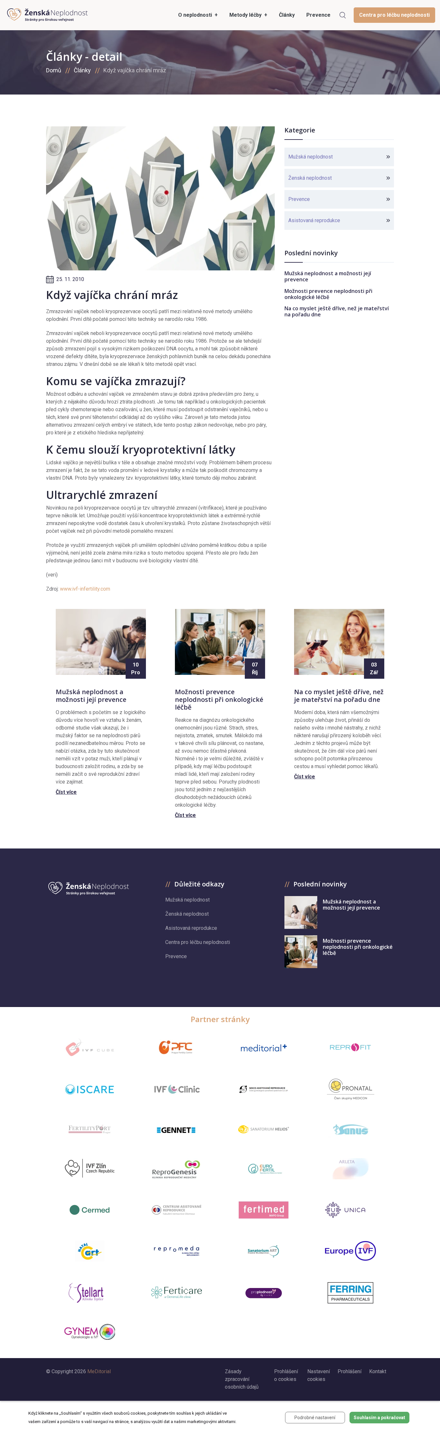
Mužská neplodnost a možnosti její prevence (327, 276)
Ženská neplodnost (310, 178)
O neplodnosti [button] (195, 15)
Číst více (66, 792)
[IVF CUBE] (89, 1047)
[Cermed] (89, 1210)
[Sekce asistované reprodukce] (263, 1089)
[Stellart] (89, 1293)
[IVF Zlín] (89, 1168)
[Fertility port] (89, 1129)
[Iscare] (89, 1089)
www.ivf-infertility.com (85, 589)
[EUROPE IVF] (350, 1251)
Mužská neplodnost (310, 157)
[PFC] (176, 1047)
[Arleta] (350, 1169)
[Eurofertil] (263, 1169)
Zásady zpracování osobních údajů (242, 1379)
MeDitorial (99, 1371)
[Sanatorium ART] (263, 1251)
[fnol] (176, 1210)
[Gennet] (176, 1128)
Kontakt (377, 1371)
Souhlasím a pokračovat (379, 1417)
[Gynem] (89, 1332)
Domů (53, 70)
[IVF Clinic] (176, 1089)
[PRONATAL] (350, 1089)
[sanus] (350, 1129)
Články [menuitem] (287, 15)
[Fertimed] (263, 1210)
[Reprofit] (350, 1047)
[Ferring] (350, 1293)
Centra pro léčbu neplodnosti (394, 15)
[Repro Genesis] (176, 1169)
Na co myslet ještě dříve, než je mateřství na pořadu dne (336, 311)
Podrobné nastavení (314, 1417)
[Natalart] (90, 1251)
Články (82, 70)
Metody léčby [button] (246, 15)
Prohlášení (349, 1371)
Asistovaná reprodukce (314, 220)
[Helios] (263, 1129)
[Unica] (350, 1210)
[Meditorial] (263, 1047)
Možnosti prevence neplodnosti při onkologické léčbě (328, 294)
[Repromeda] (176, 1251)
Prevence (299, 199)
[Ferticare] (176, 1292)
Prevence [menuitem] (318, 15)
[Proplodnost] (263, 1293)
